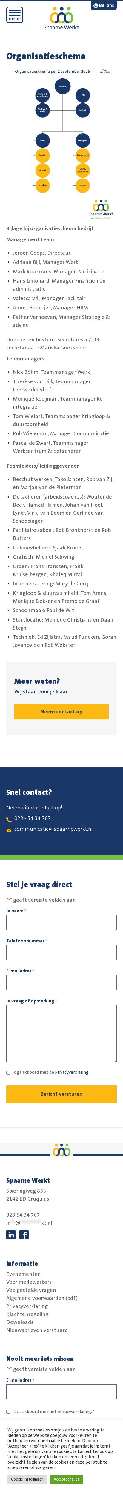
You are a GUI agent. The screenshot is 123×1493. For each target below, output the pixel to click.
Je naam (16, 911)
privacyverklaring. (74, 1411)
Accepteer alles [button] (66, 1479)
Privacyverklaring (72, 1072)
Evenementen (23, 1274)
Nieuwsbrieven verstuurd (37, 1330)
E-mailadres (20, 971)
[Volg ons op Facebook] (24, 1234)
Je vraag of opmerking (31, 1001)
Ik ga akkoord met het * (53, 1411)
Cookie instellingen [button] (27, 1479)
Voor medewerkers (29, 1282)
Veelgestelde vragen (31, 1290)
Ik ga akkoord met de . (51, 1072)
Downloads (19, 1322)
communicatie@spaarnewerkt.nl (53, 829)
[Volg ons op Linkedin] (11, 1234)
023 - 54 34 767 (32, 819)
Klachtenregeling (27, 1314)
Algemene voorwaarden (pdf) (42, 1298)
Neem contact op (61, 712)
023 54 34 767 (23, 1215)
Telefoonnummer (26, 941)
